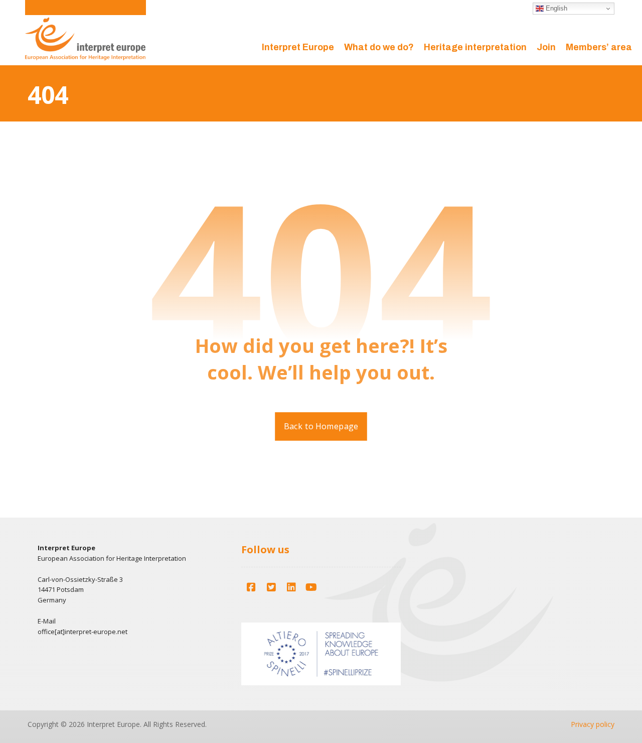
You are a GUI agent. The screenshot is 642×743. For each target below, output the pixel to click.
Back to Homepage (321, 426)
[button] (251, 587)
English (555, 8)
